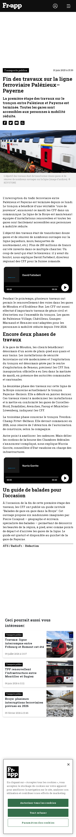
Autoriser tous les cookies (38, 802)
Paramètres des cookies (38, 822)
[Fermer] (68, 764)
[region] (38, 796)
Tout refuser (38, 812)
